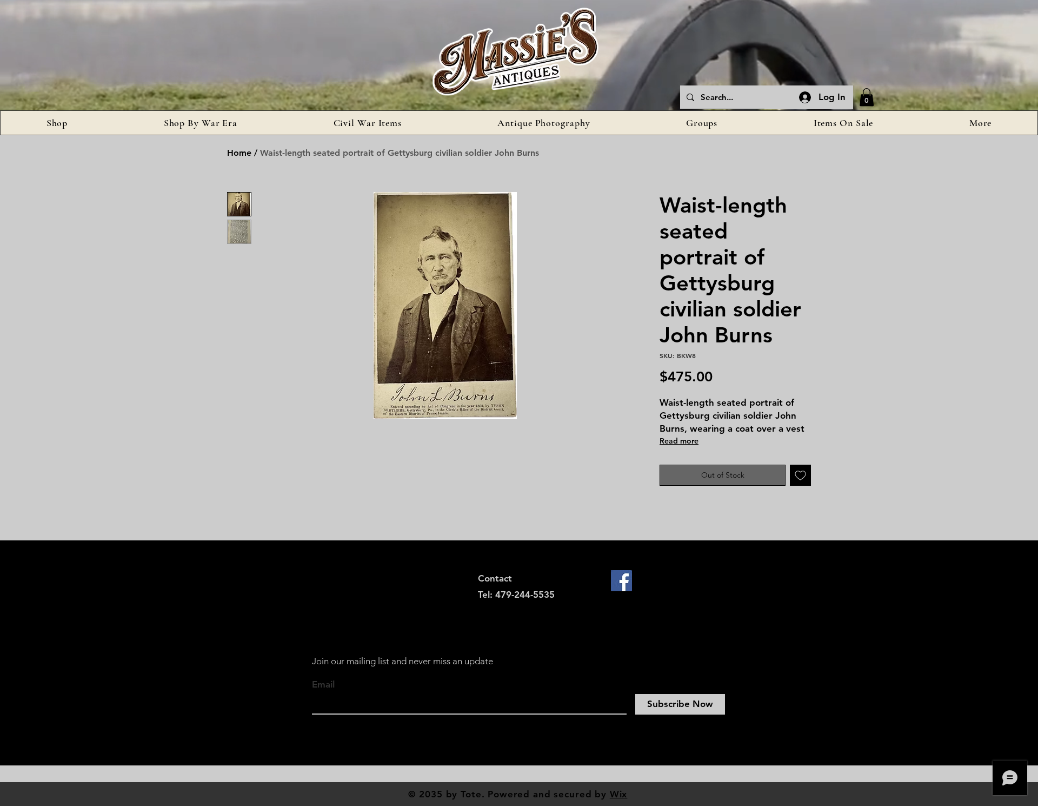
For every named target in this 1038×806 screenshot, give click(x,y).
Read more (679, 441)
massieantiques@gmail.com (537, 611)
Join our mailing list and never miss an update (402, 661)
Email (323, 684)
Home (239, 153)
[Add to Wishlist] (800, 475)
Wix (619, 794)
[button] (866, 97)
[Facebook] (621, 580)
